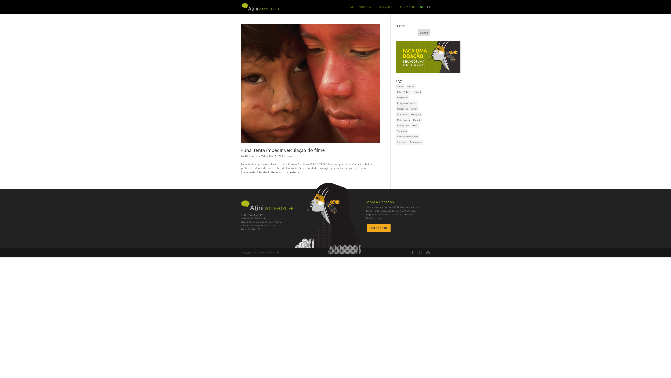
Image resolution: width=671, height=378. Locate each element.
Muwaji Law (403, 125)
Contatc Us (407, 7)
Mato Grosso (403, 119)
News (289, 156)
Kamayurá (416, 114)
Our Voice (385, 7)
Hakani (417, 92)
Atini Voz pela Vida (255, 156)
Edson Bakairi (403, 92)
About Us (365, 7)
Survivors (401, 142)
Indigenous (402, 97)
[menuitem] (421, 10)
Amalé (400, 86)
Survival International (407, 136)
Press (414, 125)
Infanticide (402, 114)
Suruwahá (402, 131)
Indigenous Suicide (406, 103)
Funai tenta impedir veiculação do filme (283, 150)
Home (350, 7)
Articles (410, 86)
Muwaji (416, 119)
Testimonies (416, 142)
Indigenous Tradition (407, 108)
